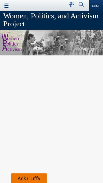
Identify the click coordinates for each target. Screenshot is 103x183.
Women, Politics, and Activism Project (51, 20)
